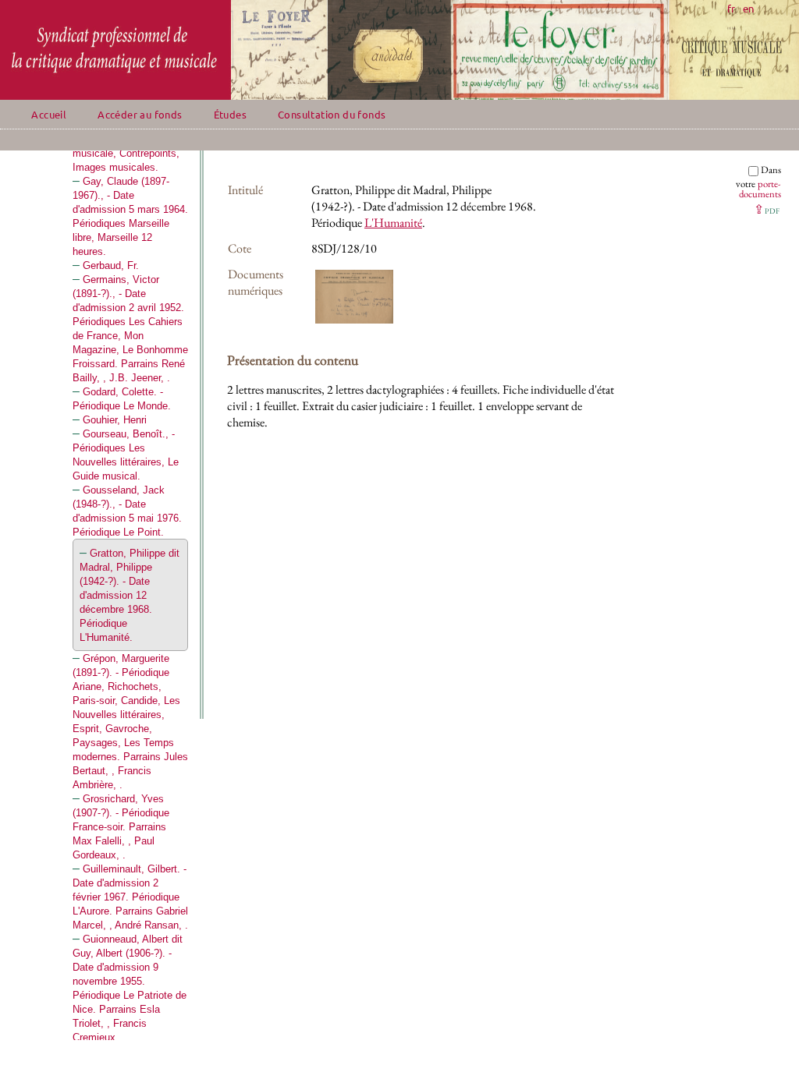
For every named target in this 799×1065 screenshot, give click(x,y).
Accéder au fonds (140, 114)
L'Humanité (393, 222)
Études (230, 114)
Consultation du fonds (331, 114)
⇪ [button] (766, 209)
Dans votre (758, 181)
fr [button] (731, 8)
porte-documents (760, 188)
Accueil (48, 114)
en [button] (748, 8)
